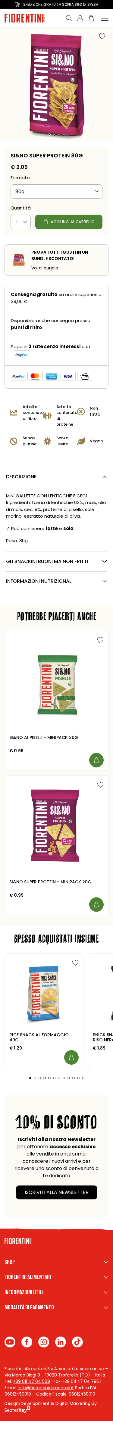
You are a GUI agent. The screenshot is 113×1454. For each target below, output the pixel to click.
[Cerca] (69, 18)
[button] (49, 134)
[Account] (80, 18)
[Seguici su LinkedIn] (60, 1342)
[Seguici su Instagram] (43, 1342)
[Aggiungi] (96, 760)
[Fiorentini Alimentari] (31, 18)
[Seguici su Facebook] (26, 1342)
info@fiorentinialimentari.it (46, 1388)
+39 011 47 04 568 (31, 1381)
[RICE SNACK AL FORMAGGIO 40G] (44, 993)
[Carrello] (91, 18)
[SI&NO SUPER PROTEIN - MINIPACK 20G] (56, 827)
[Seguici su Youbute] (10, 1342)
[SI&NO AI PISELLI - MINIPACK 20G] (56, 683)
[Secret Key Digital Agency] (17, 1410)
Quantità (21, 208)
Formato (20, 177)
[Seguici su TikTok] (77, 1342)
